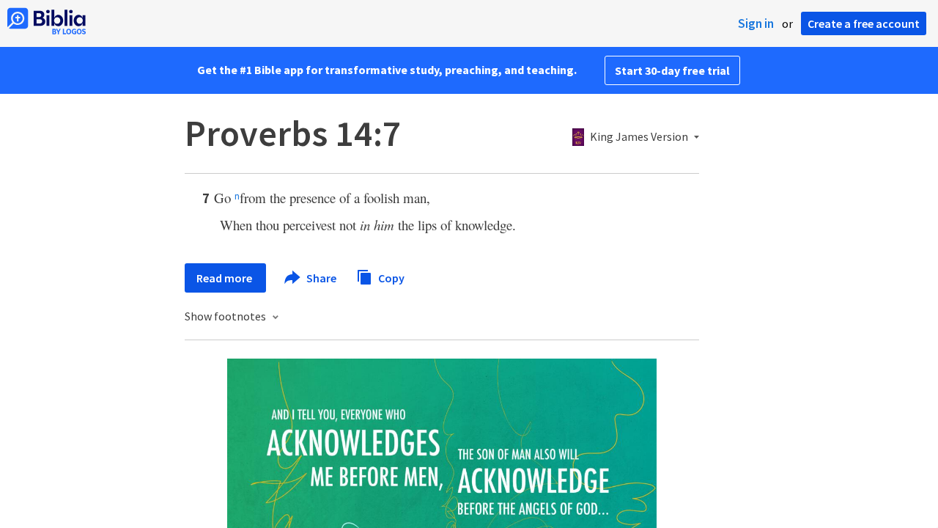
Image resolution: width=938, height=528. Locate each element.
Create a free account (864, 23)
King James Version (639, 137)
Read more (225, 278)
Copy (390, 277)
